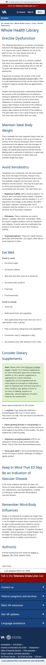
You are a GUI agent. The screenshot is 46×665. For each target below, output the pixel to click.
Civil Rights (17, 644)
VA (2, 23)
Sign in (30, 12)
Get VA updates (10, 614)
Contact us (7, 587)
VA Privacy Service (8, 656)
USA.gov (38, 656)
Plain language (29, 650)
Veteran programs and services (19, 596)
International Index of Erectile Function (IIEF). (20, 79)
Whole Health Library (22, 23)
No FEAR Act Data (25, 656)
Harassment (33, 647)
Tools (34, 23)
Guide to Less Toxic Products (26, 227)
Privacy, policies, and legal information (15, 653)
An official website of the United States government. (24, 2)
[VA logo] (4, 12)
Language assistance (13, 623)
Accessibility (5, 644)
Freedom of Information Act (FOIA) (14, 647)
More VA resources (12, 605)
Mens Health (19, 48)
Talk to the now (22, 6)
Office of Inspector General (11, 650)
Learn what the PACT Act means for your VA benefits (23, 661)
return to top (6, 566)
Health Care (9, 23)
